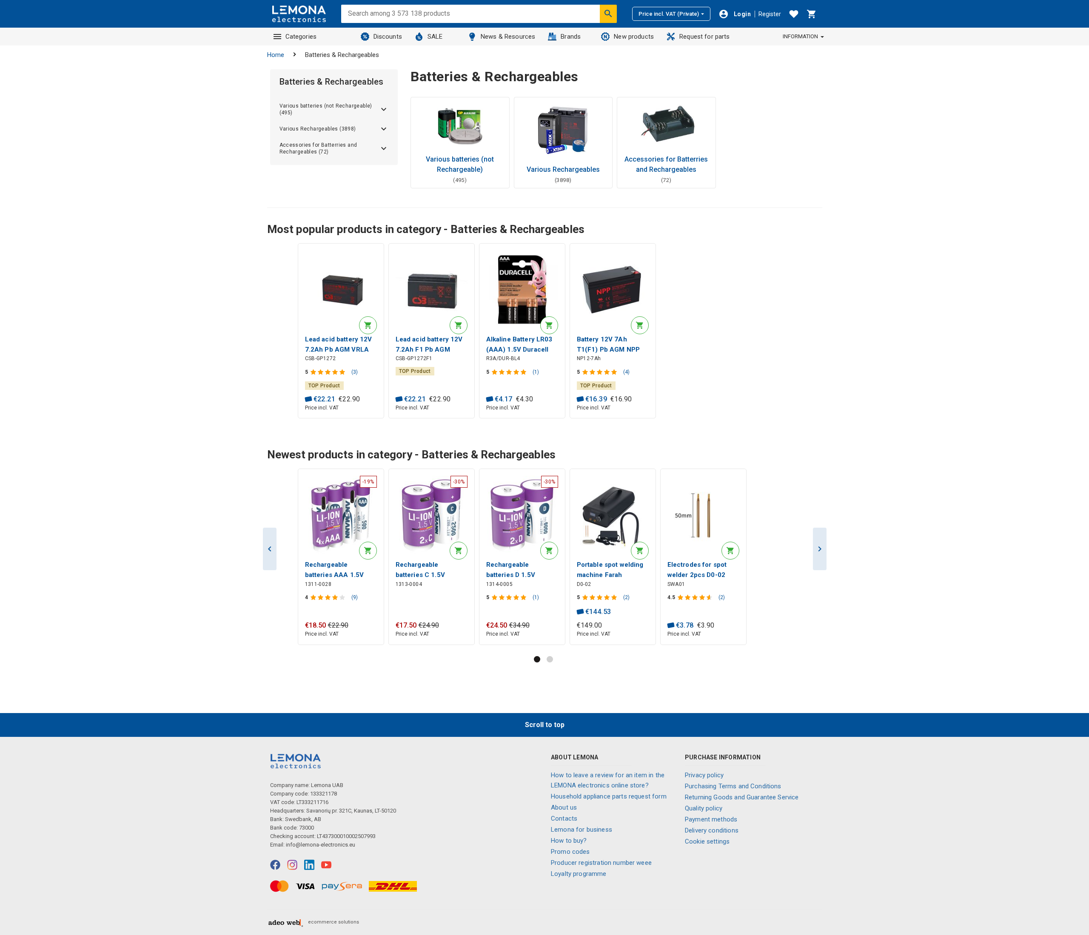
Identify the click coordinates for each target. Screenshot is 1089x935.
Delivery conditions (711, 830)
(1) (536, 372)
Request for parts (704, 36)
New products (634, 36)
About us (564, 807)
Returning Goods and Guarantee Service (742, 797)
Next (820, 549)
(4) (626, 372)
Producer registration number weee (601, 863)
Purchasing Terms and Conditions (733, 786)
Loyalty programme (579, 874)
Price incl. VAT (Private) (669, 14)
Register (769, 14)
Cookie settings (707, 841)
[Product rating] (329, 372)
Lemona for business (581, 829)
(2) (626, 597)
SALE (435, 36)
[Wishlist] (794, 14)
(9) (354, 597)
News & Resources (508, 36)
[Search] (608, 14)
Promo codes (570, 851)
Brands (571, 36)
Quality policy (703, 808)
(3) (354, 372)
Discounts (387, 36)
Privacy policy (704, 775)
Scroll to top (544, 725)
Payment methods (711, 819)
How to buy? (569, 840)
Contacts (564, 818)
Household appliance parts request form (609, 796)
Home (275, 55)
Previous (270, 549)
